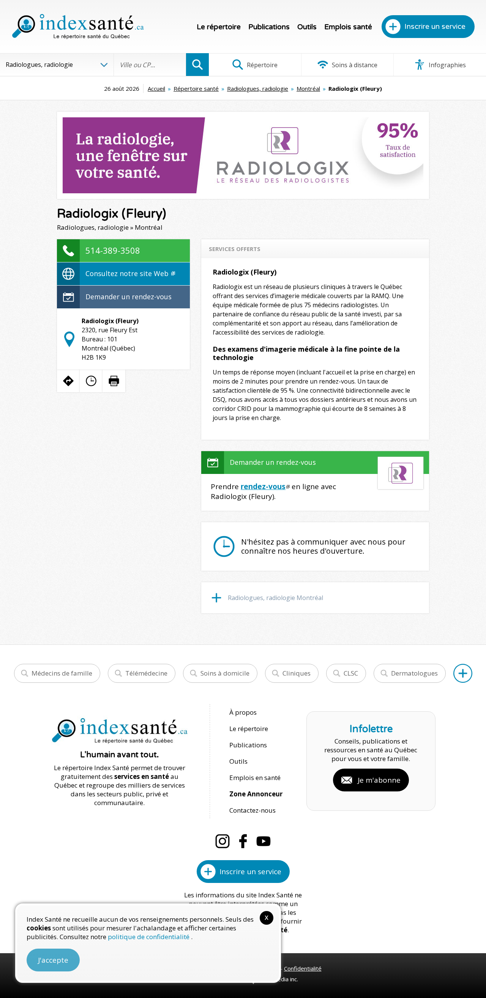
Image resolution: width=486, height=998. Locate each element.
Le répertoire (219, 27)
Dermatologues (414, 673)
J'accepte (53, 960)
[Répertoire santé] (462, 673)
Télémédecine (146, 673)
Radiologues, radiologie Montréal (275, 598)
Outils (307, 27)
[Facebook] (243, 841)
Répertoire (261, 65)
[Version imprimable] (114, 381)
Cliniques (296, 673)
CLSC (351, 673)
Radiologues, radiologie (257, 88)
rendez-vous (263, 486)
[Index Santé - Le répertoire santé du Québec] (77, 26)
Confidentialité (303, 968)
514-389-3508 (112, 250)
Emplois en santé (255, 777)
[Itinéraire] (68, 381)
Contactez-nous (252, 810)
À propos (243, 712)
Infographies (446, 65)
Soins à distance (353, 65)
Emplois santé (348, 27)
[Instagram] (222, 841)
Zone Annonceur (255, 794)
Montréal (308, 88)
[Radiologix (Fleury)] (243, 155)
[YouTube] (263, 841)
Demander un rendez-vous (128, 296)
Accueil (156, 88)
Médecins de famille (62, 673)
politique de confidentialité (149, 936)
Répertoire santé (196, 88)
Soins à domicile (224, 673)
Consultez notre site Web (127, 273)
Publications (269, 27)
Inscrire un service (434, 26)
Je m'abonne (379, 780)
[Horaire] (91, 381)
